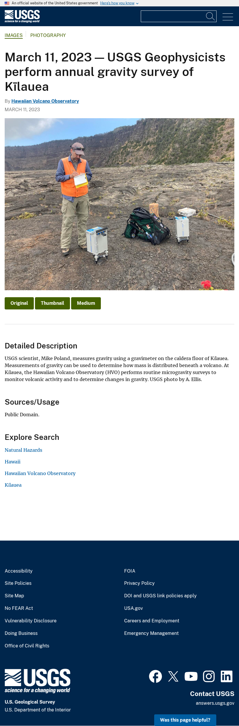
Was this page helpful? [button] (185, 720)
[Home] (22, 21)
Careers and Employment (151, 621)
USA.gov (133, 608)
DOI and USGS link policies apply (160, 595)
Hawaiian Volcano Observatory (45, 101)
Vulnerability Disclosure (31, 621)
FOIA (129, 571)
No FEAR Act (19, 608)
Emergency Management (151, 633)
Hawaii (12, 462)
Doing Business (21, 633)
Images (14, 35)
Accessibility (19, 571)
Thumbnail (52, 303)
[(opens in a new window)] (155, 676)
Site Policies (18, 583)
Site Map (14, 595)
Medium (86, 303)
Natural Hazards (23, 450)
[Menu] (227, 17)
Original (19, 303)
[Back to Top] (217, 704)
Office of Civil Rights (27, 646)
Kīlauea (13, 485)
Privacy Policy (139, 583)
